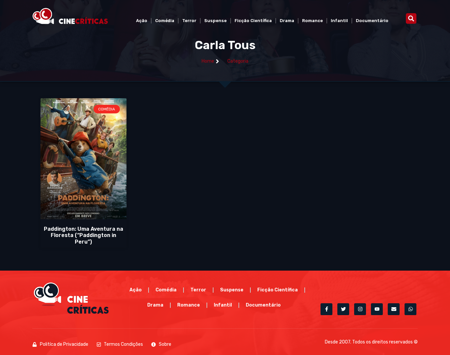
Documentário (372, 20)
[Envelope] (394, 309)
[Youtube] (377, 309)
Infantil (339, 20)
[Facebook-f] (326, 309)
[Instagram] (360, 309)
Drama (287, 20)
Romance (312, 20)
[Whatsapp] (410, 309)
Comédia (164, 20)
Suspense (215, 20)
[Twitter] (343, 309)
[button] (411, 18)
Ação (141, 20)
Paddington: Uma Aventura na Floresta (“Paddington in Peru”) (83, 235)
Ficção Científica (253, 20)
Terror (189, 20)
